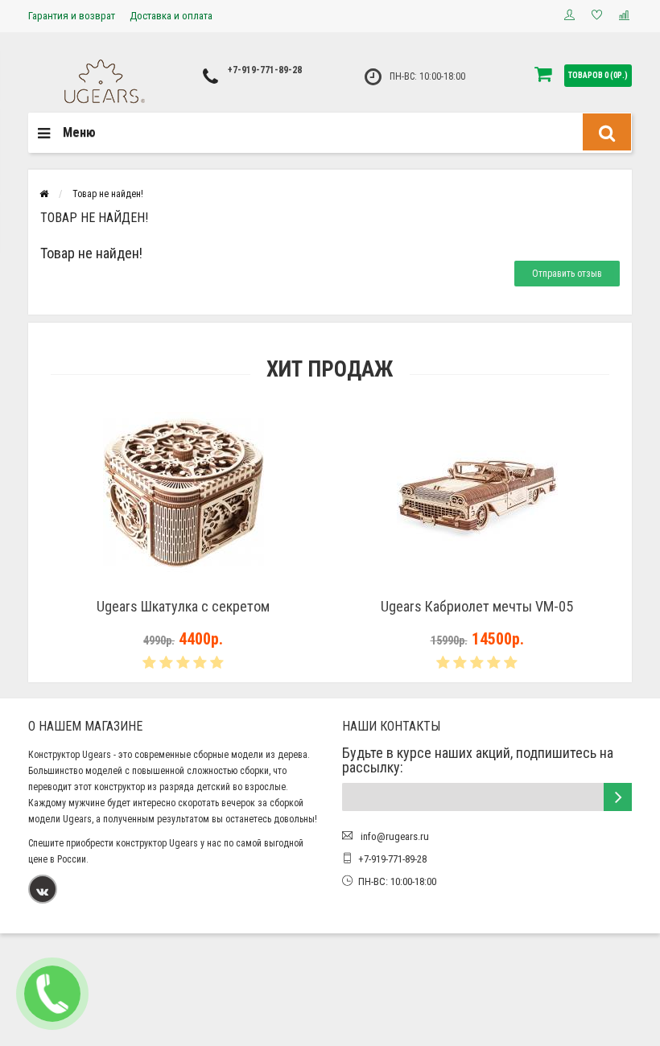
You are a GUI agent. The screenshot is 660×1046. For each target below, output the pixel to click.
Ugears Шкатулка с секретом (183, 606)
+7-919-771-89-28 (265, 70)
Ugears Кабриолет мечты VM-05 (477, 606)
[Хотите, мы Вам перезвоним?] (52, 993)
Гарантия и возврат (71, 16)
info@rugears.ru (393, 836)
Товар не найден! (107, 194)
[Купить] (145, 586)
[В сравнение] (219, 586)
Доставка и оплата (171, 16)
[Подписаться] (618, 797)
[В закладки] (182, 586)
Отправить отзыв (567, 273)
